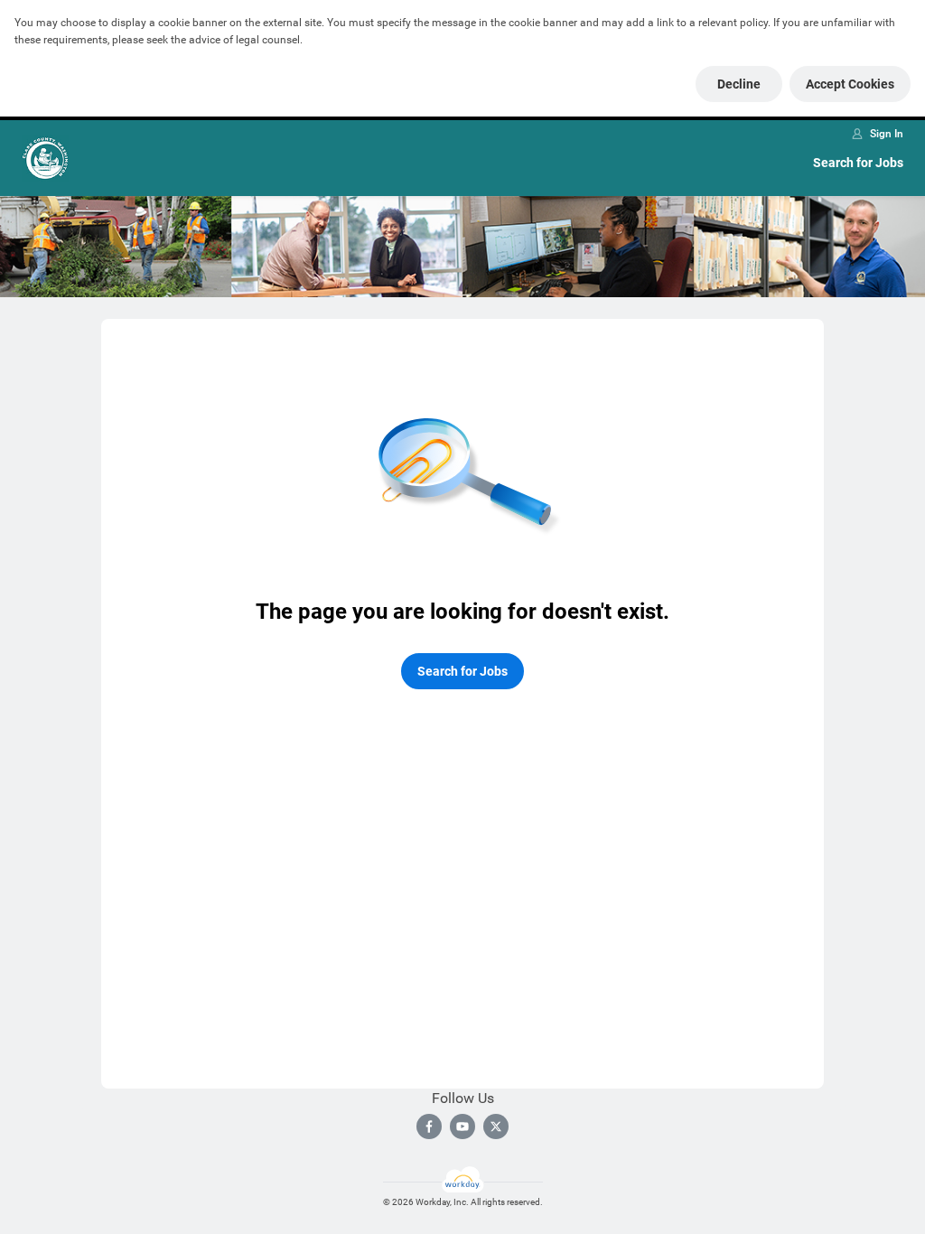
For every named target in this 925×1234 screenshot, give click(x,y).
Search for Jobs (858, 162)
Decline (739, 84)
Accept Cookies (850, 84)
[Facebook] (429, 1126)
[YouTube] (462, 1126)
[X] (496, 1126)
